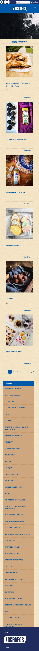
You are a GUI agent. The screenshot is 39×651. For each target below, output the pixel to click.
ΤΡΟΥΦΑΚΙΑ (10, 299)
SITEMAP (6, 647)
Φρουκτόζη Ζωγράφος (13, 436)
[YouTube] (5, 2)
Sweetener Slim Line (12, 395)
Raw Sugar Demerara (13, 389)
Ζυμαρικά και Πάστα (12, 448)
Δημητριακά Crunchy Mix (14, 521)
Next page (30, 372)
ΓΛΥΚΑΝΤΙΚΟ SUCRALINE (13, 547)
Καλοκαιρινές (10, 481)
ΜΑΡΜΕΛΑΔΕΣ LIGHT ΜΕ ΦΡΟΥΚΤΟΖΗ (17, 534)
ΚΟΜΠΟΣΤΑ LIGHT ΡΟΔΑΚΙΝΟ (15, 500)
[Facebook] (1, 2)
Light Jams (9, 468)
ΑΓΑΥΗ (7, 611)
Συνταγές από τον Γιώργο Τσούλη (18, 605)
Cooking (8, 421)
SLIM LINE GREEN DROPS (13, 598)
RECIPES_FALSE (10, 455)
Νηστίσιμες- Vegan (12, 618)
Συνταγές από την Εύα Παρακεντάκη (13, 625)
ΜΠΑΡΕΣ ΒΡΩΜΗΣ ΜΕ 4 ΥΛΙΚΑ (16, 192)
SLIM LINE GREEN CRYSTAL (14, 515)
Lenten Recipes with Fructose (16, 408)
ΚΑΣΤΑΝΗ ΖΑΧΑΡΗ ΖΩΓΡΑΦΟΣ (15, 487)
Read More (27, 97)
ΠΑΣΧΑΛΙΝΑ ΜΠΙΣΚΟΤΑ (14, 245)
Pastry (7, 414)
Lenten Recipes (10, 401)
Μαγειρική (8, 461)
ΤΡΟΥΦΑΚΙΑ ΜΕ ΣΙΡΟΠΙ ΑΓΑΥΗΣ (16, 139)
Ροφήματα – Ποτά (12, 553)
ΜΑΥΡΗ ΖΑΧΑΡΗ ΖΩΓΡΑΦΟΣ (14, 579)
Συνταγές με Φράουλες (14, 560)
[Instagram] (8, 2)
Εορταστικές (9, 566)
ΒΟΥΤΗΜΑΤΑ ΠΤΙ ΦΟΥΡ (14, 352)
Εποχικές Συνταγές (12, 573)
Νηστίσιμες (9, 586)
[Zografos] (20, 8)
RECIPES (7, 493)
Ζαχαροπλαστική (11, 474)
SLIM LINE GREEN (10, 541)
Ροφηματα (9, 442)
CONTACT (6, 632)
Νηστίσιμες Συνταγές (13, 528)
